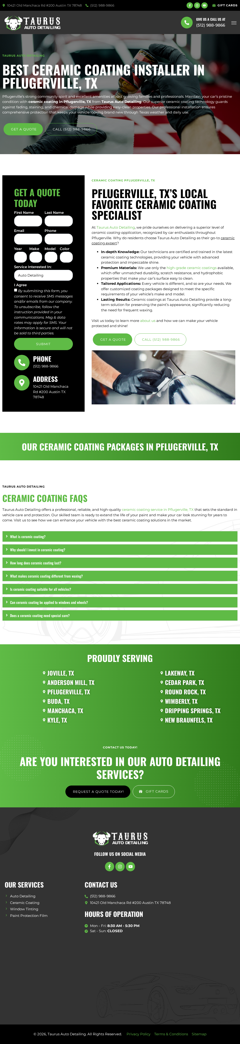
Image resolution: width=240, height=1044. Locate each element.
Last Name (54, 213)
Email (19, 231)
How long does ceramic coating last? (35, 562)
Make (34, 249)
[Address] (22, 383)
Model (50, 249)
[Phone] (22, 362)
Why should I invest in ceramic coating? (37, 549)
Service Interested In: (33, 267)
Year (18, 249)
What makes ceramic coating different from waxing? (46, 576)
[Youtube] (204, 5)
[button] (234, 22)
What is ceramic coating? (27, 536)
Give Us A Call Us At (210, 19)
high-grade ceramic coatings (192, 268)
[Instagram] (197, 5)
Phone (50, 231)
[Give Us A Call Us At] (187, 22)
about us (147, 320)
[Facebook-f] (190, 5)
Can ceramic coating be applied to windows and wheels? (49, 602)
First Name (24, 213)
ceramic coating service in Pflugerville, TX (158, 509)
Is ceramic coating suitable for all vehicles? (40, 589)
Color (64, 249)
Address (45, 379)
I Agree (20, 285)
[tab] (120, 536)
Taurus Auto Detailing (116, 227)
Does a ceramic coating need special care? (40, 615)
